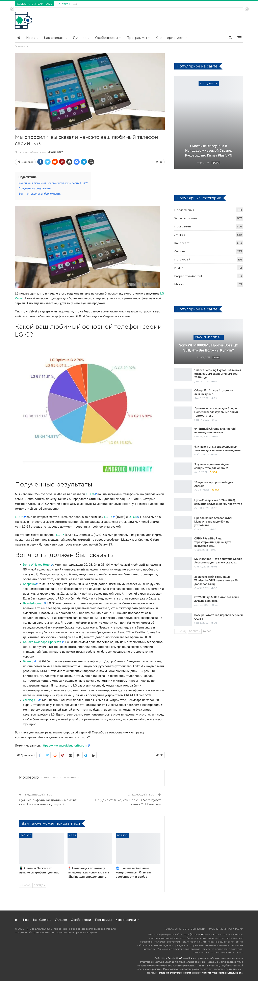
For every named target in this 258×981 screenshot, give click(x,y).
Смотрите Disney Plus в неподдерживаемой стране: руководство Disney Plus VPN (208, 151)
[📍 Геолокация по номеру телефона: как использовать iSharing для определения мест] (90, 848)
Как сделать (54, 38)
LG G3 (90, 494)
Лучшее (79, 38)
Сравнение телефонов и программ (209, 337)
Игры (30, 38)
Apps (72, 835)
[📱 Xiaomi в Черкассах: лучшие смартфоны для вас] (41, 848)
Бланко (28, 661)
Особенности (106, 38)
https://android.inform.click (198, 934)
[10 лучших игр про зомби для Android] (183, 486)
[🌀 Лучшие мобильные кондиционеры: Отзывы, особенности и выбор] (138, 848)
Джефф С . (30, 700)
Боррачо (29, 584)
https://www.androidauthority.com (64, 745)
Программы (137, 38)
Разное (26, 835)
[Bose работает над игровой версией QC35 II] (183, 619)
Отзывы (179, 251)
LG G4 (133, 517)
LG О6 (108, 517)
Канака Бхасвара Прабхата (42, 642)
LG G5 (60, 535)
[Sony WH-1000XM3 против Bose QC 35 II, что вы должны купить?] (208, 341)
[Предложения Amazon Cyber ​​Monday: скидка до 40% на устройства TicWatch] (183, 522)
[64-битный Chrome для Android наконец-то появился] (183, 433)
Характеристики (170, 38)
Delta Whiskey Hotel (36, 564)
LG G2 (19, 517)
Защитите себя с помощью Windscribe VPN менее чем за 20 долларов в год (216, 580)
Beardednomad (33, 603)
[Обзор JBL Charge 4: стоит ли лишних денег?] (183, 395)
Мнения (179, 284)
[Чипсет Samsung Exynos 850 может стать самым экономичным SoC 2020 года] (183, 374)
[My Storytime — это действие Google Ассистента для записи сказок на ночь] (183, 563)
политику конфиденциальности (222, 972)
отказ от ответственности (174, 972)
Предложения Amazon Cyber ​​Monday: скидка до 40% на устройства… (213, 521)
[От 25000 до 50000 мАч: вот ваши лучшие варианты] (183, 601)
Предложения (184, 210)
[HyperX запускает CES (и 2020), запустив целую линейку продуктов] (183, 504)
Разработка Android (188, 276)
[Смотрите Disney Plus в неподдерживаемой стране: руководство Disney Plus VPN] (208, 122)
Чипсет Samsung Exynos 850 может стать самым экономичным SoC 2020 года (217, 373)
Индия (178, 267)
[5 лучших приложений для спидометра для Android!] (183, 469)
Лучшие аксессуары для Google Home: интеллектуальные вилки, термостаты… (216, 412)
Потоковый (182, 259)
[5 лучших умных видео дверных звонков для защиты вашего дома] (183, 451)
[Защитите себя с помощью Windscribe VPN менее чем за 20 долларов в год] (183, 581)
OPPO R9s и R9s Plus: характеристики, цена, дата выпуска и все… (212, 542)
